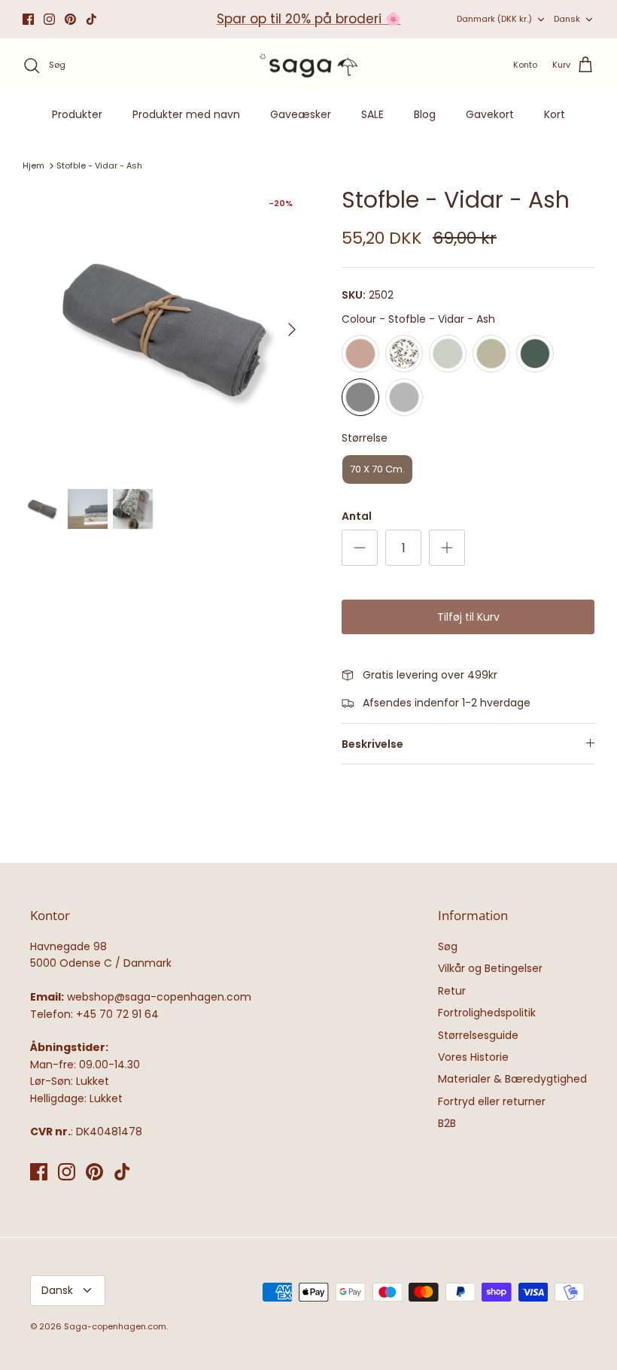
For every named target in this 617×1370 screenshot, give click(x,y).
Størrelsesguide (478, 1035)
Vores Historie (473, 1057)
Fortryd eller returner (492, 1101)
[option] (165, 329)
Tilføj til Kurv (468, 616)
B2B (447, 1123)
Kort (554, 114)
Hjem (33, 165)
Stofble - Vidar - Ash (99, 165)
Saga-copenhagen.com (115, 1326)
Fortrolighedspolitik (487, 1012)
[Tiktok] (91, 19)
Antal (357, 516)
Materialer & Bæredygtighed (512, 1078)
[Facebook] (28, 19)
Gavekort (490, 114)
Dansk (567, 19)
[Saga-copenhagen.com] (308, 65)
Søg (447, 946)
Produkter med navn (186, 114)
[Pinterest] (70, 19)
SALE (372, 114)
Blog (425, 114)
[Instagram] (49, 19)
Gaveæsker (300, 114)
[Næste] (291, 329)
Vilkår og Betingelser (490, 968)
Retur (452, 990)
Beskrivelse (372, 744)
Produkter (77, 114)
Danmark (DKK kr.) (494, 19)
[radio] (360, 353)
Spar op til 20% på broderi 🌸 (309, 19)
